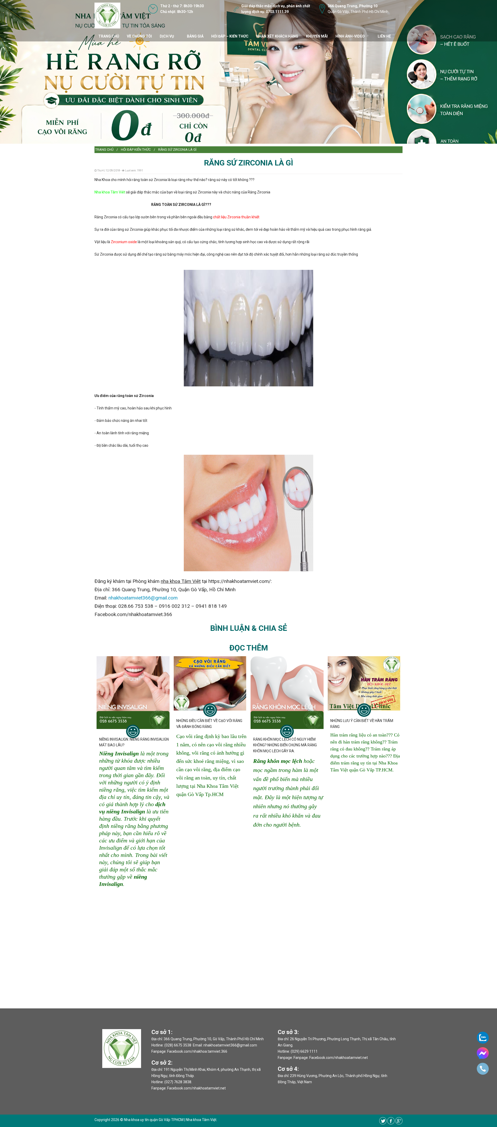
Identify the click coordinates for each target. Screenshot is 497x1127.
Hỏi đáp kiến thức (136, 149)
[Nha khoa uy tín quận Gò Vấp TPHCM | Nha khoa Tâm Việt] (107, 15)
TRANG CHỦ (108, 36)
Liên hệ (384, 36)
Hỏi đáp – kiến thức (229, 36)
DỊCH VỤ (167, 36)
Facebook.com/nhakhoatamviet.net (196, 1088)
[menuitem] (104, 149)
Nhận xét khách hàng (277, 36)
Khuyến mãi (317, 36)
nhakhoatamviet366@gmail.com (143, 598)
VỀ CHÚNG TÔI (139, 36)
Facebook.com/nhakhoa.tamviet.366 (197, 1051)
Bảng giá (195, 36)
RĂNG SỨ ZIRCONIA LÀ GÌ (177, 149)
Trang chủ (104, 149)
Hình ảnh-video (350, 36)
